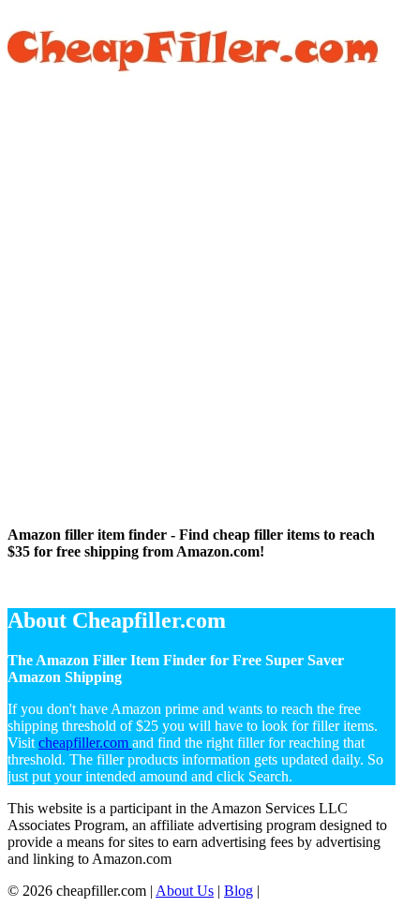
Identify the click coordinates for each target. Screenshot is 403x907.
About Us (185, 891)
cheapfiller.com (85, 743)
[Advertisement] (201, 305)
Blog (238, 891)
